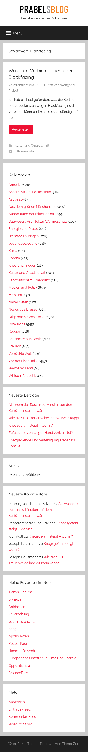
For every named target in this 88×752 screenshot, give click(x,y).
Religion (15, 331)
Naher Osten (18, 302)
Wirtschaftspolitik (22, 376)
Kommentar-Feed (22, 717)
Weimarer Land (21, 368)
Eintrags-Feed (20, 709)
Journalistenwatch (23, 622)
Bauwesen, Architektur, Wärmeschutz (38, 221)
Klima (13, 251)
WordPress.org (20, 724)
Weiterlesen (21, 129)
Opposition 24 (19, 666)
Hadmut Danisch (22, 651)
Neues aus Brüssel (23, 309)
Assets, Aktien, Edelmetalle (30, 192)
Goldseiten (17, 607)
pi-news (15, 599)
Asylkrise (16, 199)
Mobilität (15, 295)
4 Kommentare (26, 151)
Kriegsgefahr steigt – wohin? (31, 425)
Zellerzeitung (19, 614)
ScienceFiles (18, 673)
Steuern (15, 346)
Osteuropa (17, 324)
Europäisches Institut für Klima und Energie (42, 658)
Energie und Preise (23, 229)
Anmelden (17, 702)
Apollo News (19, 636)
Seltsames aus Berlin (25, 339)
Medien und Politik (23, 287)
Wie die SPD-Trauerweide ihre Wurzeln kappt (44, 418)
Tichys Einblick (20, 592)
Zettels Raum (19, 644)
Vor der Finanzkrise (23, 361)
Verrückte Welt (20, 354)
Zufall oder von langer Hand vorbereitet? (41, 433)
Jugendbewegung (23, 243)
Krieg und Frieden (22, 265)
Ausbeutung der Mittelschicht (32, 214)
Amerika (15, 185)
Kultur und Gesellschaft (32, 145)
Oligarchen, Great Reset (27, 317)
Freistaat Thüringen (24, 236)
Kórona (14, 258)
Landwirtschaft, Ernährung (29, 280)
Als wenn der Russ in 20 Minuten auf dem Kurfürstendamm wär (44, 510)
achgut (14, 629)
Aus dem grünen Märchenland (33, 207)
